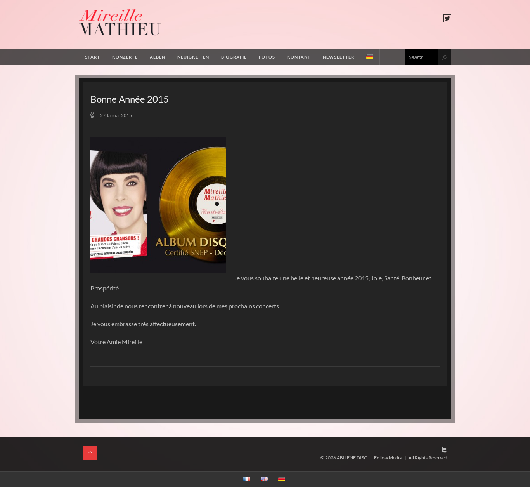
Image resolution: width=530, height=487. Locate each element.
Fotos (267, 56)
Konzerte (125, 56)
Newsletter (338, 56)
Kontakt (299, 56)
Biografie (234, 56)
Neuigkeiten (193, 56)
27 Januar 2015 (116, 115)
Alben (157, 56)
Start (92, 56)
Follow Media (388, 458)
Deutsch (370, 57)
